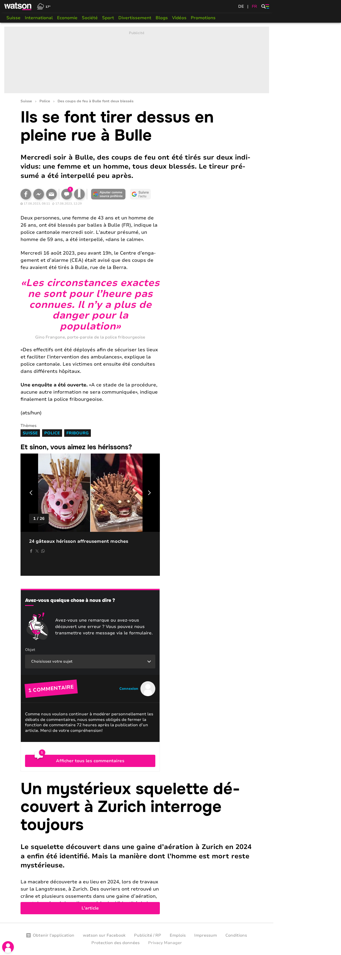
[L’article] (137, 847)
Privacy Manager (165, 942)
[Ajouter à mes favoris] (79, 194)
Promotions (203, 18)
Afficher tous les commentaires (90, 761)
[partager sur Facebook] (31, 551)
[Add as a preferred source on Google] (108, 194)
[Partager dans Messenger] (38, 194)
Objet (30, 649)
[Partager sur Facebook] (26, 194)
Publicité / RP (147, 935)
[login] (8, 947)
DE (241, 6)
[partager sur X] (37, 551)
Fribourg (77, 433)
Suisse (13, 18)
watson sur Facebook (104, 935)
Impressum (205, 935)
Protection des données (115, 942)
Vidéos (179, 18)
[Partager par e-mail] (51, 194)
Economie (67, 18)
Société (90, 18)
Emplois (178, 935)
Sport (108, 18)
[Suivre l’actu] (140, 194)
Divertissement (134, 18)
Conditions (236, 935)
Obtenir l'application (53, 935)
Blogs (162, 18)
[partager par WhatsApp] (43, 551)
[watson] (18, 6)
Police (44, 101)
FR (254, 6)
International (39, 18)
